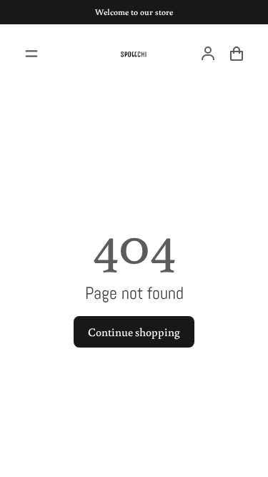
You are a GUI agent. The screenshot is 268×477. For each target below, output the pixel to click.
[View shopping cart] (236, 53)
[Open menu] (31, 53)
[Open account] (208, 53)
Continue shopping (134, 332)
